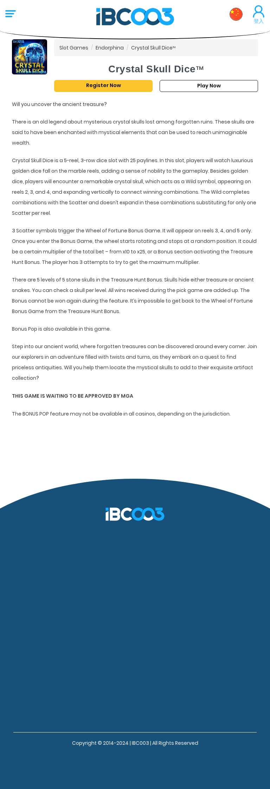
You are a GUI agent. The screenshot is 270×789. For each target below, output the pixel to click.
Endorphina (110, 47)
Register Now (103, 85)
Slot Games (73, 47)
